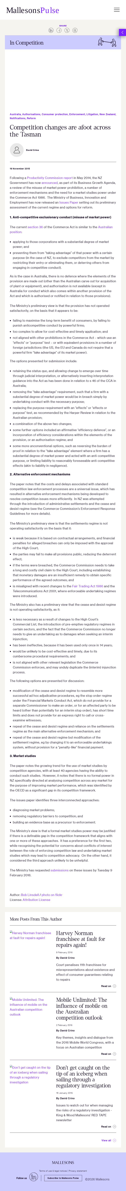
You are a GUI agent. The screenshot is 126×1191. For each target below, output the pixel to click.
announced (50, 182)
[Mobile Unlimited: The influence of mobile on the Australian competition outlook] (30, 1018)
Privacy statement (78, 1170)
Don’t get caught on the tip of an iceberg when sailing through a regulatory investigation (83, 1076)
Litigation (92, 114)
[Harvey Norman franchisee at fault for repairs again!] (30, 951)
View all (106, 1140)
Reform (31, 118)
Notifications (18, 118)
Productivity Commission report (50, 178)
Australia (15, 114)
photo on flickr (52, 895)
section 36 (35, 227)
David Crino (67, 957)
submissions (60, 870)
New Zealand (108, 114)
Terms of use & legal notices (53, 1170)
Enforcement (77, 114)
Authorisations (31, 114)
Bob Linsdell (30, 895)
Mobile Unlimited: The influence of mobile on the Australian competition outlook (82, 1009)
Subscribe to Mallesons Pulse (63, 1178)
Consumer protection (55, 114)
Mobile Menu (116, 10)
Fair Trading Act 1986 (87, 586)
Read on (106, 986)
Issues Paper (68, 202)
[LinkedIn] (33, 1177)
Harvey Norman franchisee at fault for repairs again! (80, 939)
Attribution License (36, 900)
